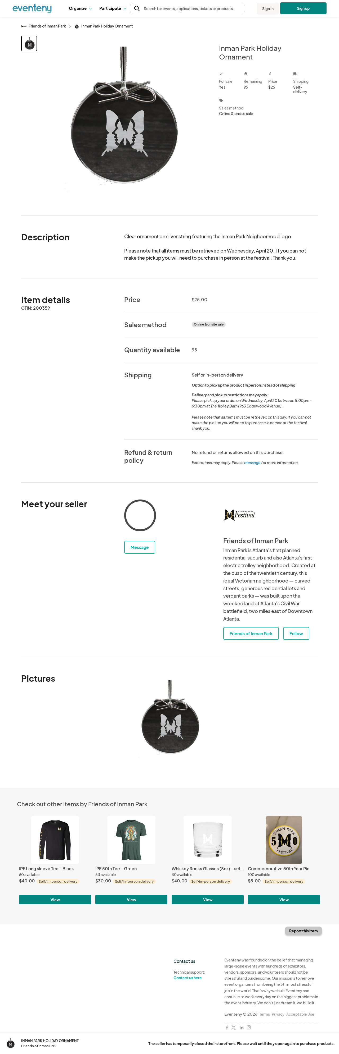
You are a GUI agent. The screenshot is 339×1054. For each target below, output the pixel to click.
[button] (80, 8)
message (252, 462)
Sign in (268, 8)
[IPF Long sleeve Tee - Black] (55, 840)
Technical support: (189, 975)
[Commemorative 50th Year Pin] (284, 840)
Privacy (278, 1014)
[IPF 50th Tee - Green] (131, 840)
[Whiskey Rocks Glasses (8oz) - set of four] (208, 840)
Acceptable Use (300, 1014)
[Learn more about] (140, 516)
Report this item (303, 930)
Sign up (303, 8)
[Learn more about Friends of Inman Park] (239, 515)
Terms (264, 1014)
